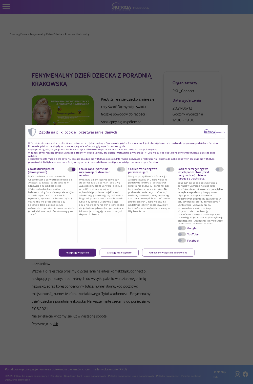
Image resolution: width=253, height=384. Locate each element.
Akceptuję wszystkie (77, 252)
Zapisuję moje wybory (119, 252)
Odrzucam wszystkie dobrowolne (168, 252)
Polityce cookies (106, 159)
